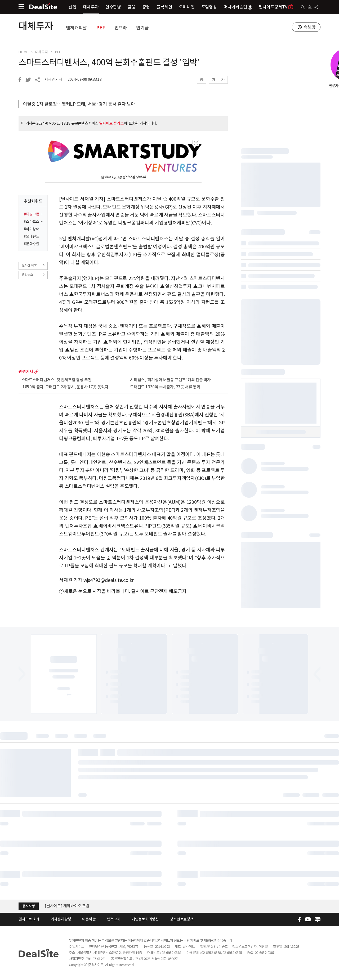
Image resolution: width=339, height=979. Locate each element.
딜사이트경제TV (273, 7)
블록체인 (164, 7)
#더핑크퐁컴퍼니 (34, 214)
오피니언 (186, 7)
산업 (73, 7)
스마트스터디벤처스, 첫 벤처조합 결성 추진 (56, 380)
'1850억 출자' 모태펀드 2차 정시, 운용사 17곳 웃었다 (64, 387)
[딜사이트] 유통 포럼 (62, 905)
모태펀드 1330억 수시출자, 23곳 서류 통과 (165, 387)
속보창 (309, 27)
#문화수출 (31, 244)
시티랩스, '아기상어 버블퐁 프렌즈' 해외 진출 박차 (170, 380)
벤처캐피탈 (76, 28)
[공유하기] (316, 7)
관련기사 (26, 372)
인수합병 (113, 7)
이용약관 (89, 919)
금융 (132, 7)
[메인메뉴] (21, 6)
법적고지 (114, 919)
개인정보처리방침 (145, 919)
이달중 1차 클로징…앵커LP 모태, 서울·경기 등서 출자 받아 (79, 104)
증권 (146, 7)
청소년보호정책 (182, 919)
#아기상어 (31, 229)
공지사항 (28, 906)
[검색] (303, 7)
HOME (23, 52)
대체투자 (91, 7)
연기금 (142, 28)
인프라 (120, 28)
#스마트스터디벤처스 (34, 221)
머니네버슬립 (235, 7)
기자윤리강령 (61, 919)
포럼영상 (209, 7)
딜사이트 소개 (29, 919)
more (36, 372)
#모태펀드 (31, 236)
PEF (100, 28)
